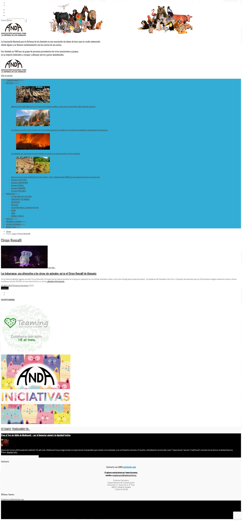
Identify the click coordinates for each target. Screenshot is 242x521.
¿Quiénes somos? (12, 80)
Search (4, 20)
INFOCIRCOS (15, 202)
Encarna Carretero (21, 285)
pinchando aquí (129, 467)
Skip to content (7, 75)
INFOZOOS (14, 204)
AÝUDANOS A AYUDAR (13, 221)
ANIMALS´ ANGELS (17, 215)
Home (8, 231)
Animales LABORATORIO (19, 182)
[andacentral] (13, 36)
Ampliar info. (12, 452)
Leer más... (52, 267)
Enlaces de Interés (12, 15)
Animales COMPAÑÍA (18, 188)
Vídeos (8, 9)
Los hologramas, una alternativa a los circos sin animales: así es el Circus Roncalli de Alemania (48, 273)
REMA (13, 213)
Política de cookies (30, 518)
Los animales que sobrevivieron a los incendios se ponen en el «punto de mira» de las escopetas (45, 153)
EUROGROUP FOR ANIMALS (20, 199)
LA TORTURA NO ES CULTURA (21, 196)
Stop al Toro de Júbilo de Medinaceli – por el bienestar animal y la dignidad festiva (35, 435)
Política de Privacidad (16, 518)
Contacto (9, 12)
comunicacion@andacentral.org (124, 475)
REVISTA (9, 218)
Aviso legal (4, 518)
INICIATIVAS (10, 193)
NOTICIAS (9, 83)
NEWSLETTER (11, 227)
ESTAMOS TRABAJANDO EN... (15, 429)
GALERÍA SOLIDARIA (13, 224)
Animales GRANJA (17, 185)
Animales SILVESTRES (19, 179)
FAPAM (13, 210)
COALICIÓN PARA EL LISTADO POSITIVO (25, 207)
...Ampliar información (55, 281)
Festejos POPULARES (18, 190)
